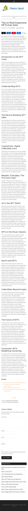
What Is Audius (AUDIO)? (7, 476)
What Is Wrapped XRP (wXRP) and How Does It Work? (13, 481)
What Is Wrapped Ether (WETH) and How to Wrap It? (13, 492)
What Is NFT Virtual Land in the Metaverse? (11, 479)
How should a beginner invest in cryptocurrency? (15, 382)
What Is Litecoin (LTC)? (6, 471)
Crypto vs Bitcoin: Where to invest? (12, 387)
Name (3, 430)
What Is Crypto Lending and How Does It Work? (12, 489)
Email (3, 437)
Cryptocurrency (9, 400)
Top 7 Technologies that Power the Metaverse (11, 474)
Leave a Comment (20, 27)
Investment (15, 400)
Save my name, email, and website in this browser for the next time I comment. (13, 452)
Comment (4, 417)
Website (3, 443)
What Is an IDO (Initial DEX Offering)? (9, 484)
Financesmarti (14, 8)
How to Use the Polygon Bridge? (8, 486)
